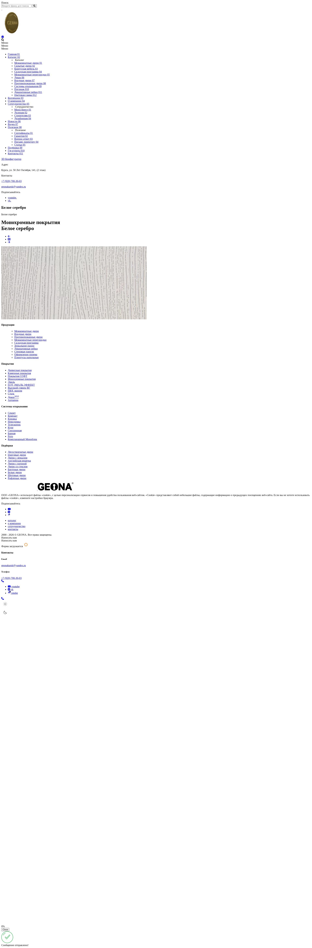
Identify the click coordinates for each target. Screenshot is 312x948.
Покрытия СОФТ (17, 376)
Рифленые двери (17, 478)
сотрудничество (16, 526)
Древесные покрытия (20, 370)
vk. (9, 200)
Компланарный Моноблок (22, 439)
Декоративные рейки (26, 348)
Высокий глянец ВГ (19, 387)
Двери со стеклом (17, 466)
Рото (10, 436)
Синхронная (15, 430)
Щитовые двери (17, 475)
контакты (13, 529)
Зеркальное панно (24, 345)
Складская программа (26, 342)
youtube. (12, 197)
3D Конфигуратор (11, 159)
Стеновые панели (24, 351)
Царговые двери (17, 454)
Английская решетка (19, 460)
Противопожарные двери (28, 337)
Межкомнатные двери (26, 331)
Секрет (12, 413)
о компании (14, 523)
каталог (12, 520)
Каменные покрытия (19, 373)
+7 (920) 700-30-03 (11, 181)
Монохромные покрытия (22, 379)
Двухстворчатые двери (20, 452)
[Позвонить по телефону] (2, 581)
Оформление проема (25, 354)
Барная (11, 433)
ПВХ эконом (15, 390)
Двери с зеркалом (17, 457)
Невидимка (14, 421)
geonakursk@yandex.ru (13, 186)
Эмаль (11, 382)
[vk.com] (9, 512)
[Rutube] (9, 515)
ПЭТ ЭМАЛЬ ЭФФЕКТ (21, 384)
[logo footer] (37, 489)
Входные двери (22, 334)
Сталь (11, 393)
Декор (13, 397)
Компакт (12, 415)
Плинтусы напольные (26, 357)
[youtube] (9, 509)
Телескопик (14, 424)
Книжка (12, 418)
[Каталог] (2, 37)
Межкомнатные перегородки (30, 340)
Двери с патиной (17, 463)
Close (5, 929)
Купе (10, 427)
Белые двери (15, 472)
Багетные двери (16, 469)
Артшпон (13, 400)
